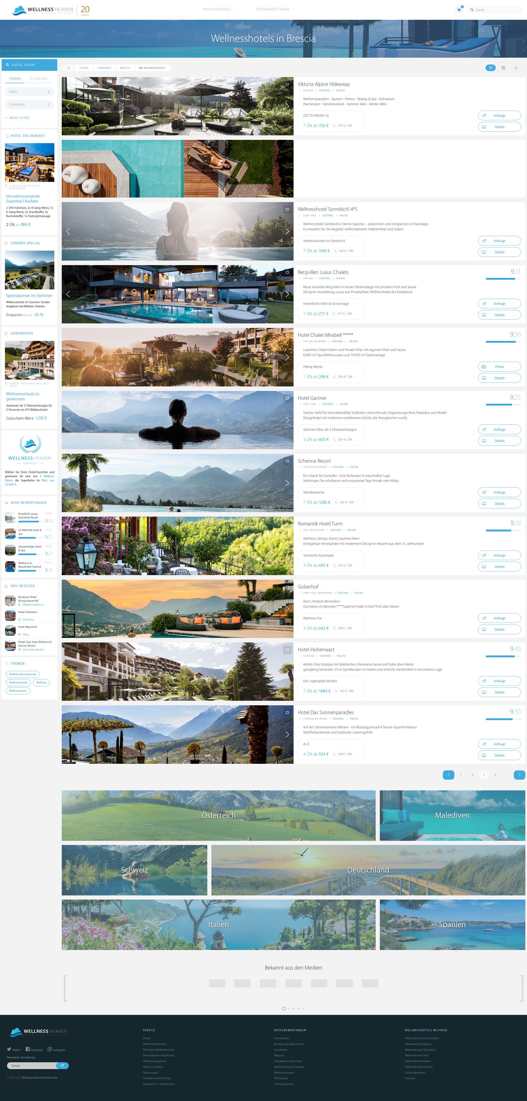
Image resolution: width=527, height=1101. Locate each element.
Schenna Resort (314, 461)
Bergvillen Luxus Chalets (323, 272)
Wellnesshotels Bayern (418, 1044)
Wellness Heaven (284, 1072)
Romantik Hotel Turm (320, 524)
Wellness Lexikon (153, 1067)
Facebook (36, 1050)
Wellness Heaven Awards (289, 1067)
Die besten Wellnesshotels (158, 1050)
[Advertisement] (409, 169)
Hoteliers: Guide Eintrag (157, 1078)
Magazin (279, 1055)
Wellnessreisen (18, 691)
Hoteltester (280, 1050)
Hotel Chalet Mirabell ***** (325, 335)
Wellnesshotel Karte (155, 1044)
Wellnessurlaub (18, 682)
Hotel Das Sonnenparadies (326, 713)
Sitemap (410, 1078)
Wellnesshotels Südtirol (419, 1067)
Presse (146, 1038)
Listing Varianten (284, 1084)
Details (500, 127)
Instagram (58, 1050)
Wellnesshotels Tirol (416, 1055)
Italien (340, 90)
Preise (499, 367)
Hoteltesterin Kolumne (287, 1061)
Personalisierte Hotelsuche (158, 1055)
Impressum (149, 1084)
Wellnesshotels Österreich (420, 1050)
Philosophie (281, 1078)
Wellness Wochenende (22, 674)
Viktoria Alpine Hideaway (324, 84)
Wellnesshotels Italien (418, 1061)
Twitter (16, 1050)
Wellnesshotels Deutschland (422, 1038)
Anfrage (499, 115)
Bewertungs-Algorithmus (289, 1044)
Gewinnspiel (150, 1072)
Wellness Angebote (154, 1061)
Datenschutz (167, 1084)
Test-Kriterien (281, 1038)
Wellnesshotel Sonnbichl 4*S (328, 209)
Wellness (41, 682)
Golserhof (308, 587)
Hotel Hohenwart (316, 650)
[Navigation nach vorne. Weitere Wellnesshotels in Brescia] (519, 775)
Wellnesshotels (217, 9)
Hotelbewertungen (273, 9)
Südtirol (324, 90)
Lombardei (17, 105)
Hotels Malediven (415, 1072)
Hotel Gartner (312, 398)
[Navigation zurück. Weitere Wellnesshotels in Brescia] (448, 775)
